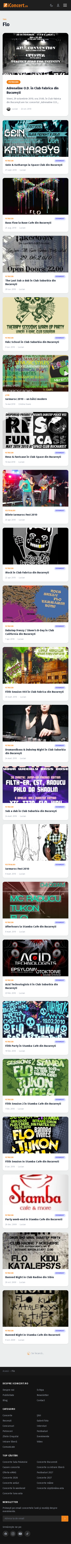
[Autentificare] (58, 5)
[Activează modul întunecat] (51, 5)
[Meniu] (65, 5)
